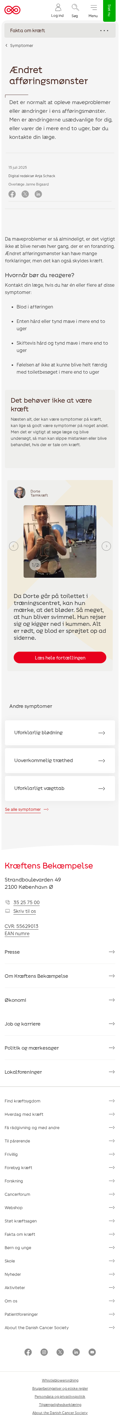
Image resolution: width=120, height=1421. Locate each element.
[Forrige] (13, 546)
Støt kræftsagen (21, 1220)
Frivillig (11, 1154)
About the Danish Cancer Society (37, 1327)
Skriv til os (24, 911)
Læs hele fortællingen (60, 657)
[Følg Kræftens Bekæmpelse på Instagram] (44, 1353)
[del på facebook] (12, 194)
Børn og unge (18, 1247)
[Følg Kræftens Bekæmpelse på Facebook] (28, 1353)
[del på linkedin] (38, 194)
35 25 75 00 (26, 902)
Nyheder (13, 1274)
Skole (10, 1260)
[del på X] (25, 194)
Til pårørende (17, 1140)
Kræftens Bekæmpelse (49, 865)
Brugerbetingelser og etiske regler (60, 1388)
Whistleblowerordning (60, 1380)
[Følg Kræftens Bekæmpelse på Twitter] (60, 1353)
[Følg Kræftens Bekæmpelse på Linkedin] (76, 1353)
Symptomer (21, 45)
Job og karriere (22, 1023)
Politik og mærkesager (32, 1048)
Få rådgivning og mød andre (32, 1127)
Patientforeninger (21, 1314)
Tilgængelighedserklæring (60, 1404)
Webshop (14, 1207)
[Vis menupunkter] (60, 30)
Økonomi (15, 1000)
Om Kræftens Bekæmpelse (36, 976)
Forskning (14, 1180)
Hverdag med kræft (24, 1114)
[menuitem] (57, 10)
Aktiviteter (15, 1287)
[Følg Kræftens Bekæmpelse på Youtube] (92, 1353)
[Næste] (106, 546)
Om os (11, 1300)
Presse (12, 952)
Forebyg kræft (18, 1167)
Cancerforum (17, 1194)
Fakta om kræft (20, 1234)
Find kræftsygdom (22, 1100)
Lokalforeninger (23, 1072)
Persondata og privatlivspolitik (60, 1396)
